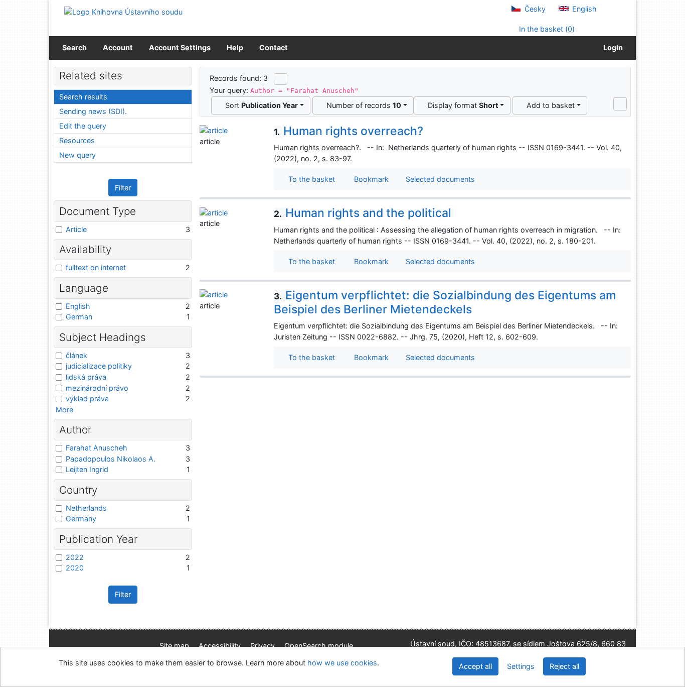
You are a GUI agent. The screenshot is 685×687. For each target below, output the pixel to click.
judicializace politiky (99, 366)
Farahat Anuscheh (96, 447)
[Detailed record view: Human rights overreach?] (214, 130)
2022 (75, 557)
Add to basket (549, 105)
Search (74, 47)
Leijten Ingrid (87, 469)
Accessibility (220, 645)
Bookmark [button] (369, 179)
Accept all (475, 666)
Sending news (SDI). (93, 111)
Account (118, 47)
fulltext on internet (96, 267)
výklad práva (87, 398)
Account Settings (180, 47)
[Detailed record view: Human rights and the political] (214, 211)
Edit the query (82, 126)
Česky (534, 9)
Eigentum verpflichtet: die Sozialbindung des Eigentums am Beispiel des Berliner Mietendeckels (445, 302)
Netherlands (86, 508)
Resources (77, 140)
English (583, 9)
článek (76, 355)
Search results (83, 96)
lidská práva (86, 377)
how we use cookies (342, 662)
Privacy (262, 645)
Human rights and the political (362, 213)
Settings (521, 666)
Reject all (564, 666)
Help (235, 47)
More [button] (64, 409)
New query (77, 155)
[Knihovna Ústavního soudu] (123, 11)
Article (76, 229)
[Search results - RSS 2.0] (280, 78)
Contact (273, 47)
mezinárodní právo (97, 388)
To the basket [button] (309, 179)
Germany (81, 518)
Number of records (361, 105)
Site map (174, 645)
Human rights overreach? (348, 131)
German (79, 316)
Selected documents (439, 179)
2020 (75, 567)
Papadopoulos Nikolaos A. (110, 458)
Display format (461, 105)
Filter (123, 187)
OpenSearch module (318, 645)
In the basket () (546, 29)
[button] (620, 103)
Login (611, 47)
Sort (259, 105)
